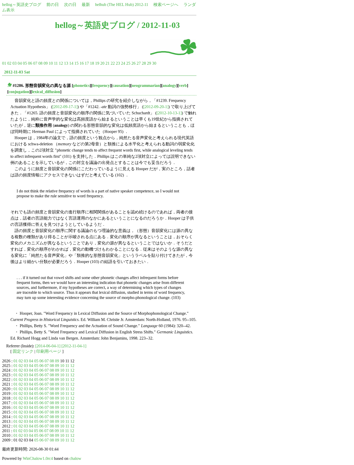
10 (51, 63)
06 (30, 63)
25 (128, 63)
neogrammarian (146, 85)
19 (97, 63)
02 (9, 63)
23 (118, 63)
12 (61, 63)
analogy (169, 85)
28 (144, 63)
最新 (86, 4)
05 (25, 63)
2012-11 (141, 4)
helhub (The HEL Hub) (114, 4)
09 (46, 63)
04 (20, 63)
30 (154, 63)
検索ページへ (165, 4)
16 (82, 63)
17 (87, 63)
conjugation (19, 91)
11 (56, 63)
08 (40, 63)
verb (183, 85)
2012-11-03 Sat (17, 72)
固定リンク (23, 351)
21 (107, 63)
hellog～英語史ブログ (21, 4)
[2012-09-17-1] (64, 106)
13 (66, 63)
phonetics (81, 85)
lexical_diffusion (46, 91)
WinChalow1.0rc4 (38, 458)
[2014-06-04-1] (47, 346)
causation (120, 85)
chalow (75, 458)
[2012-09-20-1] (155, 106)
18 (92, 63)
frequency (101, 85)
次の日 (70, 4)
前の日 (52, 4)
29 (149, 63)
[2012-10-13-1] (169, 113)
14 (71, 63)
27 (139, 63)
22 (113, 63)
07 (35, 63)
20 (102, 63)
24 (123, 63)
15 (76, 63)
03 (14, 63)
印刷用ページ (48, 351)
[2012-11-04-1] (73, 346)
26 (133, 63)
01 (4, 63)
